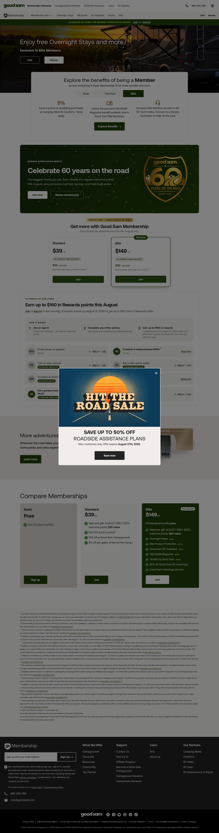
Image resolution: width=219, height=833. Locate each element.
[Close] (156, 373)
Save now (109, 455)
